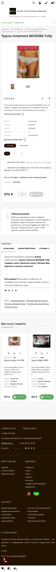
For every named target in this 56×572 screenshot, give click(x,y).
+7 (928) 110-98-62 (29, 428)
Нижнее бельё (18, 301)
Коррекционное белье (10, 511)
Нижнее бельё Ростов (37, 301)
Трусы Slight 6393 (39, 360)
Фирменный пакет (16, 162)
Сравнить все (7, 327)
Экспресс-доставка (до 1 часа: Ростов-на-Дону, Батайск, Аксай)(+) (27, 169)
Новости (28, 477)
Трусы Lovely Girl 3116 (14, 360)
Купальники (6, 515)
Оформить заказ (7, 474)
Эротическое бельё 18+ (36, 521)
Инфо (27, 474)
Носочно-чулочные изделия (39, 508)
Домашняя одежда (9, 508)
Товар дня (29, 467)
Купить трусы (11, 307)
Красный (24, 145)
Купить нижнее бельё (15, 304)
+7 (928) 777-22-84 (8, 428)
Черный (10, 145)
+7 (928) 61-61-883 (8, 433)
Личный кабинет (8, 471)
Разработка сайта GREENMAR (13, 556)
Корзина (4, 467)
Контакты (29, 480)
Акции (28, 471)
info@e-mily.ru (7, 443)
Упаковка (31, 518)
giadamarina (30, 487)
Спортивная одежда (35, 515)
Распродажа (32, 511)
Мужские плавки (8, 518)
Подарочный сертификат (35, 484)
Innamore (6, 243)
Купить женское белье (38, 304)
